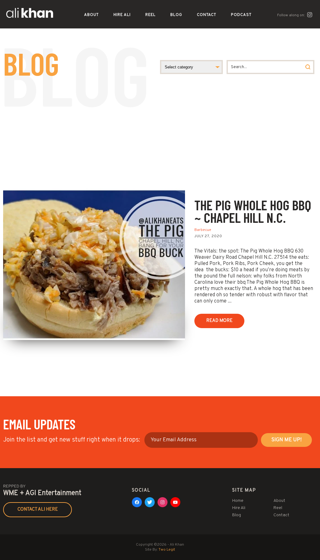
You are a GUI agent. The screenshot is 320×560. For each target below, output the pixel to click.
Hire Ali (122, 15)
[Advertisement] (160, 142)
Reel (150, 15)
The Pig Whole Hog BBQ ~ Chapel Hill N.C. (252, 211)
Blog (176, 15)
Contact (206, 15)
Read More (219, 321)
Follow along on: (291, 15)
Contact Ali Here (38, 509)
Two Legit (166, 549)
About (91, 15)
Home (237, 500)
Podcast (241, 15)
